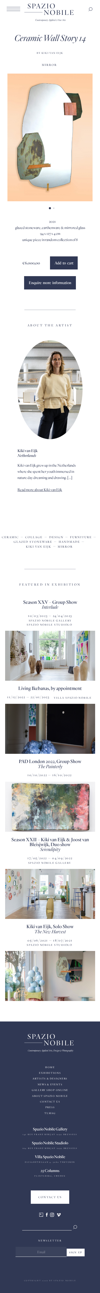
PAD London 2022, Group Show (50, 761)
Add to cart (64, 262)
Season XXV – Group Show (50, 602)
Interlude (50, 607)
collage (34, 537)
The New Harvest (50, 931)
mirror (65, 546)
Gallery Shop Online (50, 1090)
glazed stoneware (33, 541)
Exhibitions (50, 1072)
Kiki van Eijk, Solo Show (50, 926)
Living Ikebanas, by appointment (50, 688)
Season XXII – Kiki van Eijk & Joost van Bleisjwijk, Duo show (50, 841)
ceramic (10, 537)
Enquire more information (50, 282)
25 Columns (50, 1170)
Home (50, 1067)
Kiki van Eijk (38, 546)
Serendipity (50, 849)
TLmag (50, 1113)
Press (50, 1107)
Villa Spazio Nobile (50, 1156)
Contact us (50, 1101)
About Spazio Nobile (50, 1096)
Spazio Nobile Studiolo (50, 1142)
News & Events (50, 1084)
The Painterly (50, 766)
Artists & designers (50, 1078)
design (56, 537)
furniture (81, 537)
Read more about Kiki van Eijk (39, 489)
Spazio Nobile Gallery (50, 1129)
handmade (69, 541)
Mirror (49, 64)
